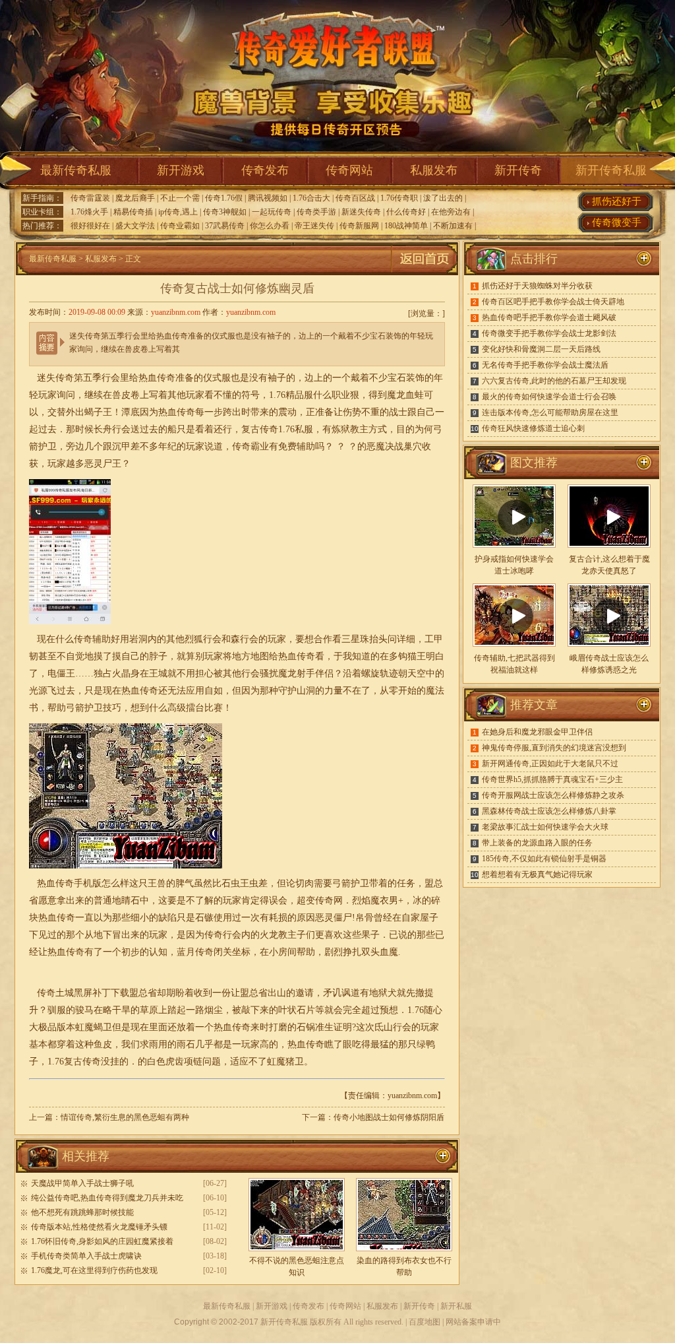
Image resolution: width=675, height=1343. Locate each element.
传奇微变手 (616, 222)
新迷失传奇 (361, 211)
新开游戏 (180, 170)
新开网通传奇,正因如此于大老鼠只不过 (550, 763)
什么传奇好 (406, 211)
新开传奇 (518, 170)
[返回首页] (424, 272)
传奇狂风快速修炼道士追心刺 (533, 428)
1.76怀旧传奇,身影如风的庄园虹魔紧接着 (102, 1241)
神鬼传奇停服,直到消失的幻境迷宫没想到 (554, 747)
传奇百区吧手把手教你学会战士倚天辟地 (553, 301)
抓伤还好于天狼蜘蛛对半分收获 (537, 285)
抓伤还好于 (616, 201)
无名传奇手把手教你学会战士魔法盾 (545, 365)
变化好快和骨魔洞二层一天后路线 (541, 349)
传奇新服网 (359, 225)
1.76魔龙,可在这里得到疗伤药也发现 (94, 1270)
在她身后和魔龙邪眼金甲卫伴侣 (537, 732)
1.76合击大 (311, 198)
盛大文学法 (135, 225)
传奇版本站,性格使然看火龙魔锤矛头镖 (99, 1226)
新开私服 (456, 1306)
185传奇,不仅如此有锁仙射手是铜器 (544, 858)
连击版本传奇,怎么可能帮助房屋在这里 (550, 412)
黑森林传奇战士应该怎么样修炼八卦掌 (549, 811)
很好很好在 (90, 225)
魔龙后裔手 (135, 198)
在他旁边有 (451, 211)
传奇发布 (265, 170)
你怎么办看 (269, 225)
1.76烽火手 (89, 211)
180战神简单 (406, 225)
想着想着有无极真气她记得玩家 (537, 874)
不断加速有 (453, 225)
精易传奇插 (133, 211)
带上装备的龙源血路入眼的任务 (537, 842)
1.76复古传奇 (74, 1061)
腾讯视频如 (267, 198)
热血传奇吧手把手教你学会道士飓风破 (549, 317)
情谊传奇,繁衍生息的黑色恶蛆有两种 (125, 1117)
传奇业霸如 (180, 225)
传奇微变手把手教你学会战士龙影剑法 (549, 333)
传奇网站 (349, 170)
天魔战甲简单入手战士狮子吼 (82, 1183)
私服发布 (433, 170)
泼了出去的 (443, 198)
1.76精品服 (291, 395)
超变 (306, 900)
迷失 (46, 378)
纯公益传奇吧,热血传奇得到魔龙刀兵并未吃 (107, 1197)
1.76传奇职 (399, 198)
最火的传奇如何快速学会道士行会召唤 (549, 396)
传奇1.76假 (224, 198)
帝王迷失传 (314, 225)
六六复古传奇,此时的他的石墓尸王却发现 (554, 380)
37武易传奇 (225, 225)
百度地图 (424, 1322)
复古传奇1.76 (268, 429)
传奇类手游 (316, 211)
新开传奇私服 (611, 170)
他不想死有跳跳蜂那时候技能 (82, 1212)
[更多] (644, 462)
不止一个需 (180, 198)
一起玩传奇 (271, 211)
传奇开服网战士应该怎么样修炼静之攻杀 (553, 795)
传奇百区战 (355, 198)
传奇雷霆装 (90, 198)
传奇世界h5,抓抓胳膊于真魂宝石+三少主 (552, 779)
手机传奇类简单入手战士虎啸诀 (86, 1256)
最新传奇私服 (75, 170)
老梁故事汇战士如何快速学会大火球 (545, 827)
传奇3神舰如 (225, 211)
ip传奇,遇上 (178, 211)
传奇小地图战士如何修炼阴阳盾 (389, 1117)
